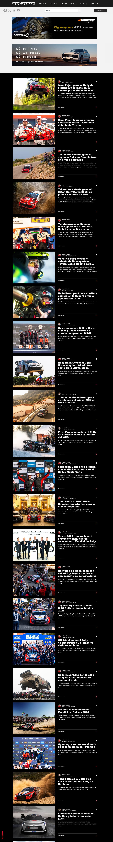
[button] (56, 447)
